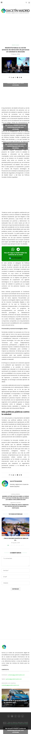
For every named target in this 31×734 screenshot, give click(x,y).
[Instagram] (19, 716)
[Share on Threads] (19, 77)
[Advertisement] (15, 31)
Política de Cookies (23, 723)
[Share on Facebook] (9, 77)
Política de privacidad (12, 723)
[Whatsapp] (22, 716)
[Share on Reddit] (13, 77)
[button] (3, 531)
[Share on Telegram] (17, 77)
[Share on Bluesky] (21, 77)
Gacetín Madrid (16, 481)
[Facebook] (15, 716)
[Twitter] (8, 716)
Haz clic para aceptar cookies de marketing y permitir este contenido (15, 83)
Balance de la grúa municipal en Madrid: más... (15, 701)
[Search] (26, 2)
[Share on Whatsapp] (15, 77)
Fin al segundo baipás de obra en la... (16, 539)
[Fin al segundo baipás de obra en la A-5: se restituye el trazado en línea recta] (15, 527)
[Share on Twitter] (11, 77)
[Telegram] (12, 716)
